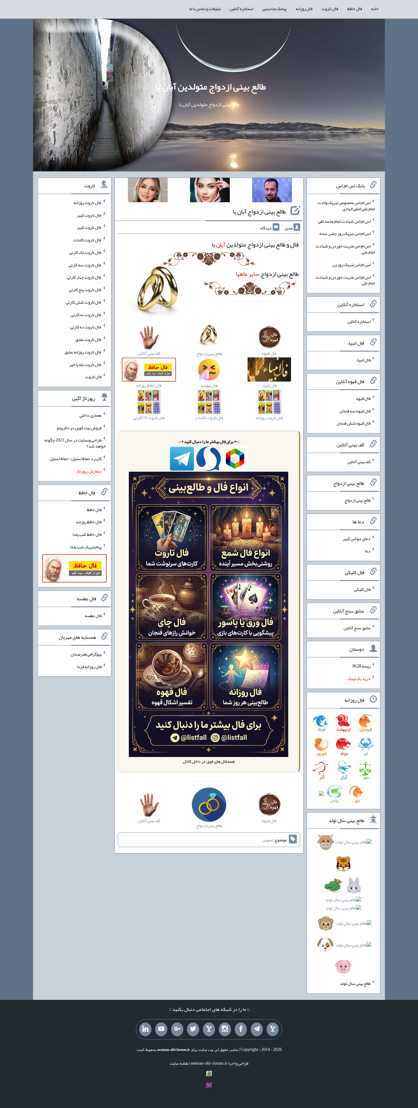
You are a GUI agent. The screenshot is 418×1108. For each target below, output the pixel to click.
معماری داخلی (91, 415)
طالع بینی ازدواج (267, 274)
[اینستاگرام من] (225, 1029)
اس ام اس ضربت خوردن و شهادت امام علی (345, 249)
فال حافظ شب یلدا (87, 534)
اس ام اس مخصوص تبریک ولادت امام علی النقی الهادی (346, 205)
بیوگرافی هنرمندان (86, 654)
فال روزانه (304, 8)
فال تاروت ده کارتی (86, 327)
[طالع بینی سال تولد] (343, 906)
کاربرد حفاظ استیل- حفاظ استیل (76, 458)
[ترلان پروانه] (210, 191)
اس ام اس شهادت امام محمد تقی (344, 221)
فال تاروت (330, 8)
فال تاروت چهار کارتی (84, 277)
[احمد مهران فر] (272, 191)
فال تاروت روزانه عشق (83, 352)
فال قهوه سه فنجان (355, 410)
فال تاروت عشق (88, 339)
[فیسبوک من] (241, 1029)
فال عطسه (93, 615)
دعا (368, 551)
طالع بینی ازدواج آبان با (259, 211)
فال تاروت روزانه (88, 202)
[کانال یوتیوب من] (161, 1029)
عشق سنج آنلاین (357, 627)
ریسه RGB (362, 666)
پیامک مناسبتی (274, 8)
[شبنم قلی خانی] (148, 191)
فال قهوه (363, 398)
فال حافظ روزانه (89, 521)
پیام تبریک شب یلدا (86, 547)
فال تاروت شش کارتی (84, 302)
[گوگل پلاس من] (177, 1029)
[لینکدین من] (145, 1029)
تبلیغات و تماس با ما (205, 8)
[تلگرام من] (257, 1029)
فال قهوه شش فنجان (354, 423)
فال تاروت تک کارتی (85, 252)
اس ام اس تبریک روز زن (351, 264)
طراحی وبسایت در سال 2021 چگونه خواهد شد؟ (75, 443)
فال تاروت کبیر (89, 214)
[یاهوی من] (273, 1029)
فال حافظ (354, 8)
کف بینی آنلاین (359, 461)
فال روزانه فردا (89, 666)
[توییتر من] (193, 1029)
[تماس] (209, 1029)
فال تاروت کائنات (87, 240)
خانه (375, 8)
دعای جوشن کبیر (357, 538)
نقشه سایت (179, 1063)
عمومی (267, 840)
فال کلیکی (362, 589)
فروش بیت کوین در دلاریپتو (79, 427)
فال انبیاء (363, 360)
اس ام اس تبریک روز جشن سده (345, 233)
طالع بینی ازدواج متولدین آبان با (210, 86)
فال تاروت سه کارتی (85, 264)
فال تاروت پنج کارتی (85, 289)
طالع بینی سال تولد (355, 983)
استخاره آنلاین (241, 8)
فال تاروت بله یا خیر (85, 364)
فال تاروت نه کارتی (86, 314)
